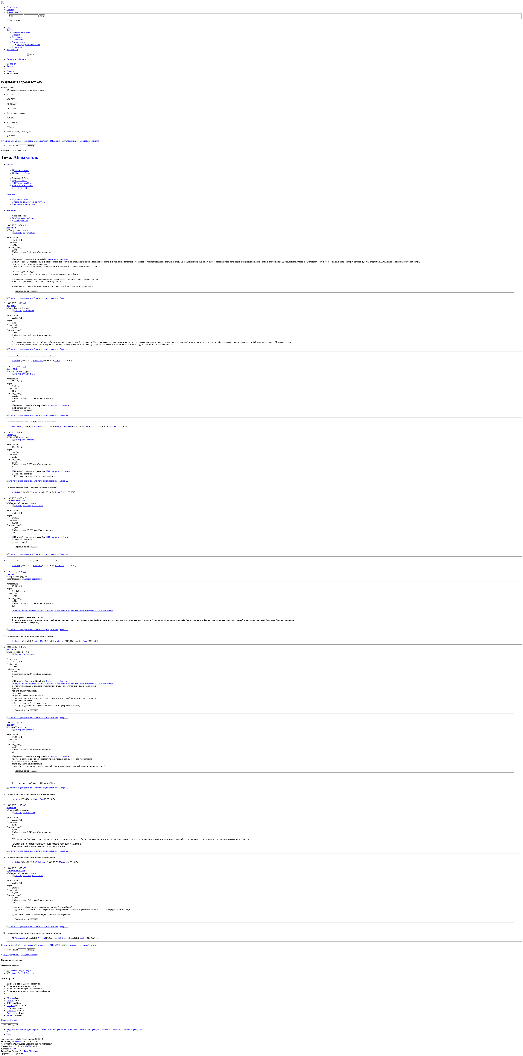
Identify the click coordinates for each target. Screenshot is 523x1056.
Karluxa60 (16, 641)
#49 (24, 805)
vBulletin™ (17, 1041)
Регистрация (12, 7)
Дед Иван (110, 426)
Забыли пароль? (14, 12)
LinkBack (10, 164)
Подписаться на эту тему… (24, 204)
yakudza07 (38, 360)
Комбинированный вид (23, 218)
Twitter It (30, 973)
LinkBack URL (21, 170)
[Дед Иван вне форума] (24, 232)
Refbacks (11, 1015)
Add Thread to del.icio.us (23, 183)
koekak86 (16, 360)
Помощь (10, 9)
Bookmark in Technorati (22, 185)
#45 (24, 498)
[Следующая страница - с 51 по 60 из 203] (69, 141)
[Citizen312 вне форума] (24, 440)
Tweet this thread (19, 188)
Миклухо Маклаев (63, 426)
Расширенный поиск (16, 59)
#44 (24, 432)
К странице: (12, 145)
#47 (24, 647)
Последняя (82, 141)
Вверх (64, 298)
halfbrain (38, 426)
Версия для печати (20, 199)
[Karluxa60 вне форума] (24, 812)
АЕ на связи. (25, 157)
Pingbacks (11, 1013)
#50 (24, 868)
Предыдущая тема (11, 954)
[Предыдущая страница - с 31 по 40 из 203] (41, 141)
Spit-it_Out (59, 492)
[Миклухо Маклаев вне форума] (28, 505)
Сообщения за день (21, 32)
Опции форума (19, 42)
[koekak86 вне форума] (23, 730)
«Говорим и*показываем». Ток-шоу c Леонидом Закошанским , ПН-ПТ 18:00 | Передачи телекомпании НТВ (62, 610)
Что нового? (12, 49)
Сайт (9, 27)
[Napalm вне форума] (32, 579)
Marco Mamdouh (30, 1051)
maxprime (37, 492)
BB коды (11, 998)
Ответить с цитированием (45, 298)
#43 (24, 366)
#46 (24, 571)
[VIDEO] (11, 1005)
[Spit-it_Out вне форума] (24, 374)
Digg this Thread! (19, 180)
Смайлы (10, 1000)
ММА (9, 69)
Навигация (17, 47)
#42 (24, 303)
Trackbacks (11, 1010)
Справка (16, 35)
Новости (11, 71)
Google (28, 971)
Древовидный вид (20, 220)
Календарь (17, 37)
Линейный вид (19, 216)
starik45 (83, 938)
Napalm (62, 862)
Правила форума (9, 1020)
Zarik (57, 360)
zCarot (13, 1049)
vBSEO (28, 1046)
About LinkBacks (22, 173)
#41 (24, 225)
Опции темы (11, 194)
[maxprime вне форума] (23, 310)
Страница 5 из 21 (9, 141)
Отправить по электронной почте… (28, 202)
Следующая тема (29, 954)
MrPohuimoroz (39, 862)
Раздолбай (17, 426)
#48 (24, 722)
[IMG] (9, 1003)
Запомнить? (15, 20)
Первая (30, 141)
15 (59, 141)
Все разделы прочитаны (28, 44)
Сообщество (17, 40)
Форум (10, 30)
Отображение (11, 210)
